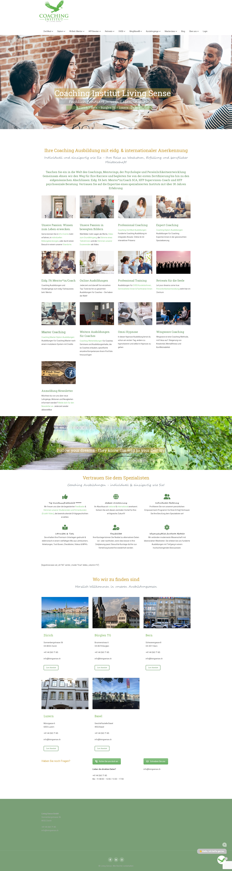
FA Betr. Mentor (76, 31)
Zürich (48, 635)
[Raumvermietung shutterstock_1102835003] (97, 313)
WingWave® (134, 31)
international (122, 506)
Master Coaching (53, 332)
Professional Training (132, 280)
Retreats (109, 31)
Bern (149, 635)
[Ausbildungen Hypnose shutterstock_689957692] (135, 313)
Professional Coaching (133, 225)
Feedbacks (79, 506)
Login (205, 31)
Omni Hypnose (128, 332)
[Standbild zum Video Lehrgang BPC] (97, 206)
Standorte (67, 244)
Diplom (60, 31)
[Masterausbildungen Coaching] (58, 313)
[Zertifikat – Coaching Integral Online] (97, 262)
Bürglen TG (103, 635)
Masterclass (170, 31)
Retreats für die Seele (170, 280)
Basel (98, 716)
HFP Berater (94, 31)
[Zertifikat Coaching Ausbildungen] (135, 206)
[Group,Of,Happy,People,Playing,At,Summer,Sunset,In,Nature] (173, 262)
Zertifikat (47, 31)
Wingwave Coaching (170, 332)
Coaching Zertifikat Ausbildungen (132, 230)
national (111, 506)
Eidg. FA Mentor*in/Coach (58, 280)
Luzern (49, 716)
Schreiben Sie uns (157, 761)
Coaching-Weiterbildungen (91, 341)
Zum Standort (51, 668)
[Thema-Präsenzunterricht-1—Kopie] (58, 206)
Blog (183, 31)
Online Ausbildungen (94, 280)
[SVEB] (135, 262)
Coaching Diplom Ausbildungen (169, 230)
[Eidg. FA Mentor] (58, 262)
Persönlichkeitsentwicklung (167, 289)
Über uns (193, 31)
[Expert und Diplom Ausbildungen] (173, 206)
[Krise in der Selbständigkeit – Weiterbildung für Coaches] (173, 313)
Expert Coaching (167, 225)
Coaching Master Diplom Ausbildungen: (58, 337)
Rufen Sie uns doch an (108, 761)
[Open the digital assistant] (221, 860)
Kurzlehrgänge (152, 31)
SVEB (121, 31)
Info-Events (63, 234)
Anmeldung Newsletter (57, 391)
